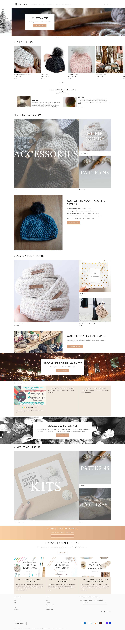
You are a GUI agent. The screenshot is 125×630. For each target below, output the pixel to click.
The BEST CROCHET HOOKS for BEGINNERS (29, 580)
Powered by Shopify (26, 628)
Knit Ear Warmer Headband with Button (22, 74)
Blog (15, 607)
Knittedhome (19, 628)
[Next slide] (68, 37)
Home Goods (82, 153)
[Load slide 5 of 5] (65, 37)
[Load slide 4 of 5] (63, 37)
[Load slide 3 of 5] (61, 37)
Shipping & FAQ (49, 604)
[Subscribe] (72, 536)
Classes (48, 602)
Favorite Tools (49, 609)
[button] (34, 4)
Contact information (63, 628)
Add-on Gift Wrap (83, 293)
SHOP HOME (28, 25)
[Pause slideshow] (71, 37)
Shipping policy (55, 628)
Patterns (81, 190)
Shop (15, 602)
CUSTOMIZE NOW (73, 222)
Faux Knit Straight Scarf (101, 74)
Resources (16, 609)
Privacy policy (40, 628)
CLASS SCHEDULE (62, 435)
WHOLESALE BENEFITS (75, 346)
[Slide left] (59, 82)
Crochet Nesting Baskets (19, 323)
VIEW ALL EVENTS (62, 370)
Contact (48, 600)
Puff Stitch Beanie (45, 74)
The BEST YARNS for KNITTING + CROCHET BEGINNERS (95, 580)
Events (15, 604)
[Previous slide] (53, 37)
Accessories (17, 190)
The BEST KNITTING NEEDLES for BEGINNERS (62, 580)
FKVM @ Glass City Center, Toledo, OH (62, 388)
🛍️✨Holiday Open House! (30, 407)
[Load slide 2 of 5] (59, 37)
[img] (62, 92)
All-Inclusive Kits (18, 522)
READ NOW (62, 552)
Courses (81, 522)
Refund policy (33, 628)
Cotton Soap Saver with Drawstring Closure (88, 323)
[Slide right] (65, 82)
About (15, 600)
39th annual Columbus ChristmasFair (95, 388)
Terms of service (47, 628)
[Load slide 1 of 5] (57, 37)
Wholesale (48, 607)
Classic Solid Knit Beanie (73, 74)
